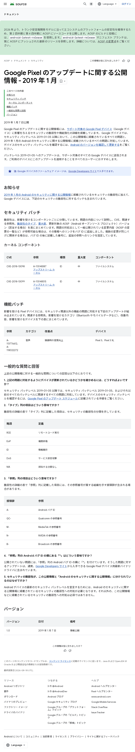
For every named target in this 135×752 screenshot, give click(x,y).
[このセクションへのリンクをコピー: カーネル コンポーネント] (43, 245)
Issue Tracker (98, 712)
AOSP (7, 60)
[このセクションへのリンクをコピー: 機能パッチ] (27, 305)
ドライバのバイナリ (14, 712)
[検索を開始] (85, 4)
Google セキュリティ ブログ (62, 701)
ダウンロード (11, 696)
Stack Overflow (99, 707)
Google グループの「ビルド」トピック (67, 716)
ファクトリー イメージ (15, 707)
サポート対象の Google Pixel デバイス (89, 129)
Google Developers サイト (82, 171)
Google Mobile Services (103, 701)
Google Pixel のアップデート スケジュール (53, 398)
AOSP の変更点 (107, 41)
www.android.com (101, 696)
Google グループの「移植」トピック (67, 722)
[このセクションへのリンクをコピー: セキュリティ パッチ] (43, 213)
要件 (6, 691)
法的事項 (47, 736)
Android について (13, 736)
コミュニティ (32, 736)
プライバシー (77, 736)
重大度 (42, 223)
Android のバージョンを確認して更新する (95, 145)
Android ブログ (56, 696)
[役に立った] (123, 60)
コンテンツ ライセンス (60, 661)
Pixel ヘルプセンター (102, 691)
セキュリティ (37, 60)
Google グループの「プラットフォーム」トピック (67, 708)
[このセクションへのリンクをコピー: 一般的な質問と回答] (43, 367)
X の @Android (55, 686)
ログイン (126, 3)
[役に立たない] (128, 60)
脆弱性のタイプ (26, 223)
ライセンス (61, 736)
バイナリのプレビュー (15, 701)
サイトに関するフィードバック (103, 736)
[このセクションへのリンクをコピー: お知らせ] (23, 188)
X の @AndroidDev (57, 691)
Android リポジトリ (14, 686)
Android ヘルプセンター (104, 686)
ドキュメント (11, 14)
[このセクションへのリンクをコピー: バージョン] (27, 609)
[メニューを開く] (5, 4)
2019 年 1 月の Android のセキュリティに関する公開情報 (37, 195)
